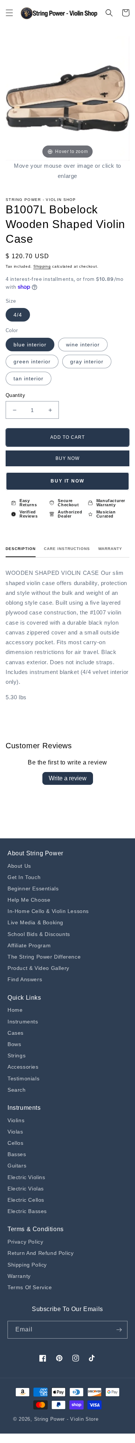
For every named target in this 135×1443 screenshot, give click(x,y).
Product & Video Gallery (38, 968)
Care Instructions (67, 549)
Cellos (16, 1143)
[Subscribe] (119, 1330)
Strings (17, 1055)
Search (17, 1090)
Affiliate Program (29, 945)
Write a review (68, 778)
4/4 (18, 315)
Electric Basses (27, 1211)
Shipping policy (27, 1265)
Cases (16, 1033)
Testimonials (23, 1078)
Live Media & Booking (35, 922)
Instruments (23, 1022)
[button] (9, 13)
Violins (16, 1120)
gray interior (87, 361)
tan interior (29, 378)
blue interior (30, 345)
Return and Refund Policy (41, 1253)
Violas (15, 1132)
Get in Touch (24, 877)
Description (21, 549)
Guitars (17, 1166)
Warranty (110, 549)
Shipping (42, 266)
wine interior (83, 345)
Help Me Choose (29, 900)
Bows (14, 1044)
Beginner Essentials (33, 888)
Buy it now (67, 481)
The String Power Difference (44, 957)
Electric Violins (26, 1177)
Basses (17, 1154)
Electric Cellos (26, 1200)
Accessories (23, 1067)
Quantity (15, 395)
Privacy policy (25, 1242)
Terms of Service (30, 1287)
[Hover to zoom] (67, 98)
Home (15, 1010)
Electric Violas (26, 1189)
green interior (32, 361)
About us (19, 866)
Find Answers (25, 979)
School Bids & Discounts (39, 934)
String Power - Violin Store (66, 1419)
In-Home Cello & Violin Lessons (48, 911)
